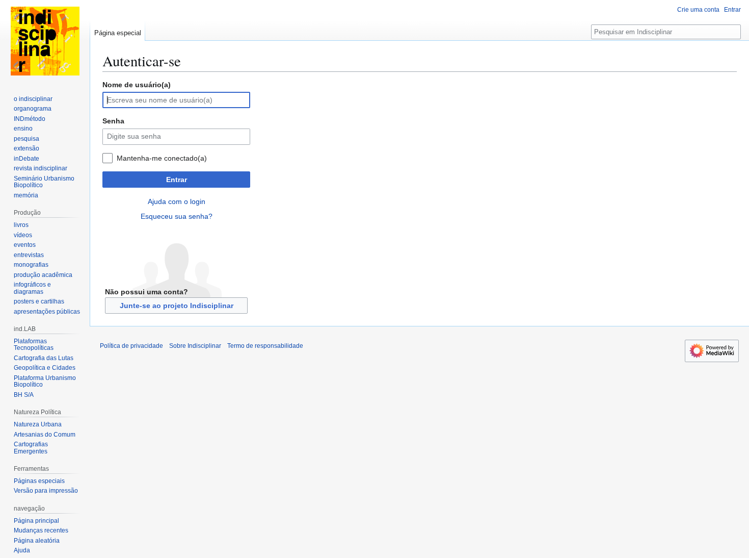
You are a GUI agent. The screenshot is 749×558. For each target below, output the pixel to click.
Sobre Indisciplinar (195, 345)
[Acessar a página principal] (45, 41)
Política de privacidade (131, 345)
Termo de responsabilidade (265, 345)
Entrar (176, 179)
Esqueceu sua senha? (176, 216)
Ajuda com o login (176, 201)
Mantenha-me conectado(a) (162, 158)
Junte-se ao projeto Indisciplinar (176, 305)
